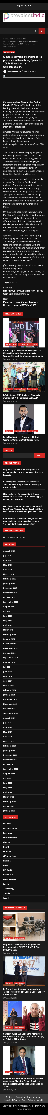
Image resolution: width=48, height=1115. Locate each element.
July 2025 (7, 611)
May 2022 (7, 787)
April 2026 (7, 569)
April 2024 (7, 681)
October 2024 (9, 653)
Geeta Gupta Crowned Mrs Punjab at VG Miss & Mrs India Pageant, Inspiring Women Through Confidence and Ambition (24, 332)
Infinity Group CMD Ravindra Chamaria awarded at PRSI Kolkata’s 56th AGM (24, 377)
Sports (6, 884)
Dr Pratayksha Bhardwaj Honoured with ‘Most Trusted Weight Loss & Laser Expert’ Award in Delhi (23, 484)
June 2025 (7, 616)
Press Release (32, 344)
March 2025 (8, 630)
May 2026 (7, 565)
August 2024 (9, 662)
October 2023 (9, 708)
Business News (9, 52)
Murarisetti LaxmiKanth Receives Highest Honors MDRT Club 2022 (20, 301)
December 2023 (10, 699)
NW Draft (7, 870)
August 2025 (9, 606)
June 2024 (7, 671)
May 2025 (7, 620)
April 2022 (7, 792)
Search (8, 450)
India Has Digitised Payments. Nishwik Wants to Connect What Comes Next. (24, 419)
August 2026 (9, 551)
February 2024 (9, 690)
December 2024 (10, 644)
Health (6, 847)
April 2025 (7, 625)
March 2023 (8, 741)
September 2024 (10, 657)
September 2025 (10, 602)
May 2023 (7, 732)
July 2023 (7, 722)
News (5, 865)
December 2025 (10, 588)
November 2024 (10, 648)
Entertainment (10, 837)
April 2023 (7, 736)
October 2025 (9, 597)
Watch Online (42, 31)
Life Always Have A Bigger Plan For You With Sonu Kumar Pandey (23, 290)
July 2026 (7, 555)
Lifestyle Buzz (9, 856)
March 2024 (8, 685)
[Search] (35, 31)
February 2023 (9, 746)
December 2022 (10, 755)
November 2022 (10, 759)
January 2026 (9, 583)
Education (7, 833)
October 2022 (9, 764)
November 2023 (10, 704)
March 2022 (8, 797)
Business (9, 389)
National (7, 861)
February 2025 (9, 634)
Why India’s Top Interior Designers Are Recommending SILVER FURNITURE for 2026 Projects (22, 472)
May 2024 (7, 676)
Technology (8, 888)
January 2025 (9, 639)
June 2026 (7, 560)
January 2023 (9, 750)
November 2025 (10, 592)
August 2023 (9, 718)
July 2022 (7, 778)
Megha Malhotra (14, 71)
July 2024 (7, 667)
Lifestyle (22, 344)
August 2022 (9, 773)
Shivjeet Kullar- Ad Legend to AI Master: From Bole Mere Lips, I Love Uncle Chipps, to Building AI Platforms (23, 497)
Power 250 (8, 874)
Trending (7, 893)
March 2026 (8, 574)
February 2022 (9, 801)
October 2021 (9, 806)
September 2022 (10, 769)
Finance (6, 842)
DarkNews (40, 1105)
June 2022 (7, 783)
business (13, 283)
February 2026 (9, 579)
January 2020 (9, 811)
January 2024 (9, 695)
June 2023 (7, 727)
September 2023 (10, 713)
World (6, 898)
